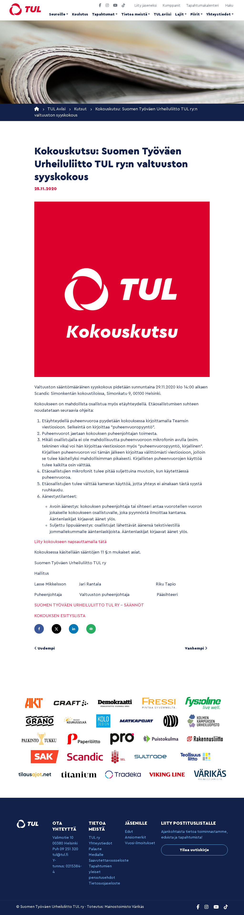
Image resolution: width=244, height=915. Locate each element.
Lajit (179, 14)
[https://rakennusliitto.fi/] (204, 739)
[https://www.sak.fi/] (45, 756)
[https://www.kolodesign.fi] (104, 721)
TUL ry (94, 837)
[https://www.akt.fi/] (34, 703)
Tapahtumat (103, 14)
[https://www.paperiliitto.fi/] (84, 739)
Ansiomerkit (135, 837)
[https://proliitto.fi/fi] (122, 739)
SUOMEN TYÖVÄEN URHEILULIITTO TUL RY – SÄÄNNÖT (89, 605)
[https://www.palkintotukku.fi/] (40, 739)
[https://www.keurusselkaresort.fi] (76, 721)
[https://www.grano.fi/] (40, 721)
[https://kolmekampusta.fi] (203, 721)
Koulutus (80, 14)
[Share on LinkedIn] (76, 629)
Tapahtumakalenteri (202, 5)
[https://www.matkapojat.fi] (137, 721)
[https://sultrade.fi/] (152, 756)
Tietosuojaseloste (104, 883)
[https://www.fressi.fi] (159, 703)
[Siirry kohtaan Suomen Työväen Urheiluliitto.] (36, 109)
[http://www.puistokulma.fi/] (161, 739)
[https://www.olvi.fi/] (171, 721)
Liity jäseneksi (145, 5)
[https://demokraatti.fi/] (115, 703)
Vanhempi (195, 648)
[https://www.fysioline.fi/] (203, 703)
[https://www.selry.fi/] (119, 756)
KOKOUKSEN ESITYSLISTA (60, 616)
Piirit (195, 14)
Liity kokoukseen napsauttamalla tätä (70, 542)
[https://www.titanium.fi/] (79, 774)
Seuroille (57, 14)
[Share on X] (59, 629)
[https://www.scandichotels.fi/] (86, 756)
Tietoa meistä (134, 14)
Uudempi (46, 648)
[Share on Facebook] (41, 629)
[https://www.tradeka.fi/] (124, 774)
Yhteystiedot (218, 14)
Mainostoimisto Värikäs (124, 907)
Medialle (96, 855)
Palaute (95, 849)
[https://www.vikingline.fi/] (168, 774)
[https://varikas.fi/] (210, 774)
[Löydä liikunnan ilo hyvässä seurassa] (25, 9)
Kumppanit (171, 5)
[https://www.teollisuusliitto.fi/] (195, 756)
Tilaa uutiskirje (194, 850)
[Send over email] (93, 629)
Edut (129, 832)
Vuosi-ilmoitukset (140, 843)
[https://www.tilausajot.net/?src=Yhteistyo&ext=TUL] (35, 774)
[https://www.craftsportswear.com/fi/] (71, 703)
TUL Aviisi (162, 14)
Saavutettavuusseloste (109, 860)
